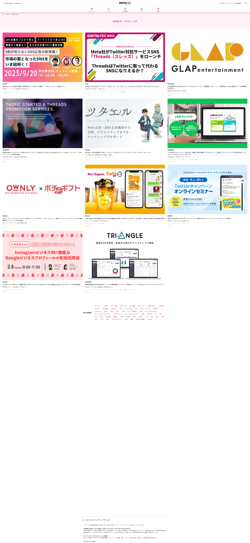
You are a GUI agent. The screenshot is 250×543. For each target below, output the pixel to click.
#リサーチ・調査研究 (132, 311)
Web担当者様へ (238, 3)
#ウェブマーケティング (113, 91)
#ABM (126, 319)
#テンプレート (98, 306)
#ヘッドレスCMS (128, 308)
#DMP (107, 319)
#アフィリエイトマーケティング (131, 314)
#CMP (102, 319)
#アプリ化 (97, 308)
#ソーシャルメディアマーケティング (92, 91)
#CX (96, 316)
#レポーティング (141, 306)
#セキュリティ (98, 311)
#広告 (95, 157)
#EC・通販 (108, 316)
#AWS (141, 308)
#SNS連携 (4, 91)
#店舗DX (196, 159)
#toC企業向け (105, 308)
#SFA (152, 316)
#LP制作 (106, 306)
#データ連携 (132, 306)
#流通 (134, 316)
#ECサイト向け (123, 306)
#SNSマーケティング (11, 91)
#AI (160, 314)
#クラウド (148, 308)
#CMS (96, 319)
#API (121, 308)
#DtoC (117, 311)
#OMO (101, 316)
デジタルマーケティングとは (226, 3)
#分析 (123, 311)
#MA (146, 316)
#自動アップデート (152, 306)
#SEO (141, 311)
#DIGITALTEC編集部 (122, 91)
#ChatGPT (150, 319)
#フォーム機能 (114, 306)
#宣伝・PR (99, 157)
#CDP (163, 316)
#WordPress (114, 308)
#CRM (157, 316)
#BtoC (86, 223)
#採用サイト (155, 308)
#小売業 (101, 223)
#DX (17, 91)
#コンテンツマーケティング (93, 289)
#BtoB (105, 311)
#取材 (132, 319)
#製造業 (128, 316)
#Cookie (140, 316)
